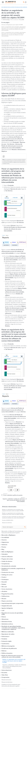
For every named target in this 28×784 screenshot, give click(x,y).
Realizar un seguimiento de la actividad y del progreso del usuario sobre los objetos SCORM (13, 510)
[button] (23, 2)
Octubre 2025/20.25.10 (7, 520)
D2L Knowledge (6, 19)
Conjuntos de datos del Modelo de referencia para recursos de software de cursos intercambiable (13, 517)
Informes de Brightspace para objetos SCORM (12, 24)
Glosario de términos (7, 522)
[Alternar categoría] (1, 535)
